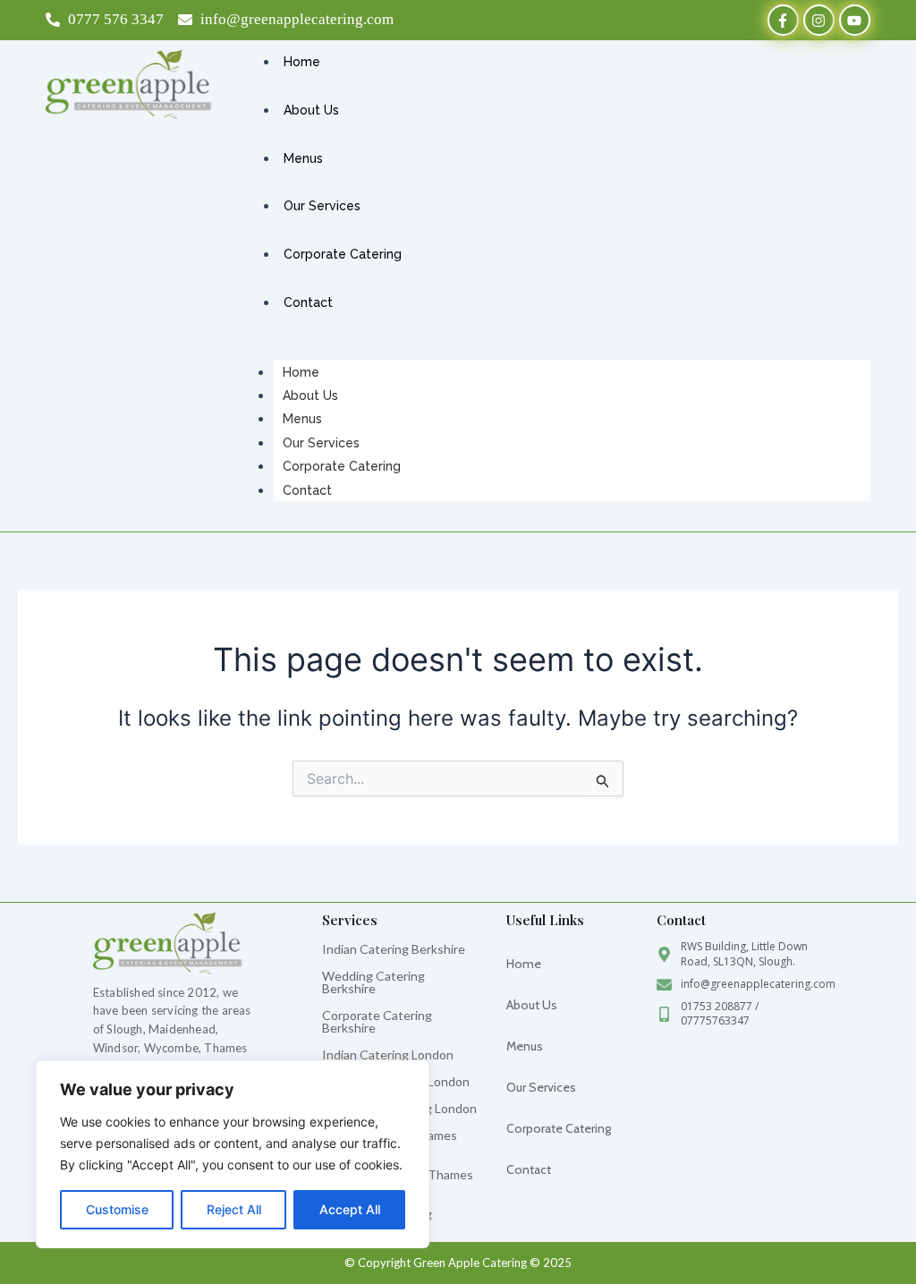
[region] (232, 1154)
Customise (117, 1209)
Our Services (321, 443)
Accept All (349, 1209)
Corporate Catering (342, 466)
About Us (310, 395)
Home (301, 372)
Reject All (234, 1209)
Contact (307, 490)
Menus (302, 419)
